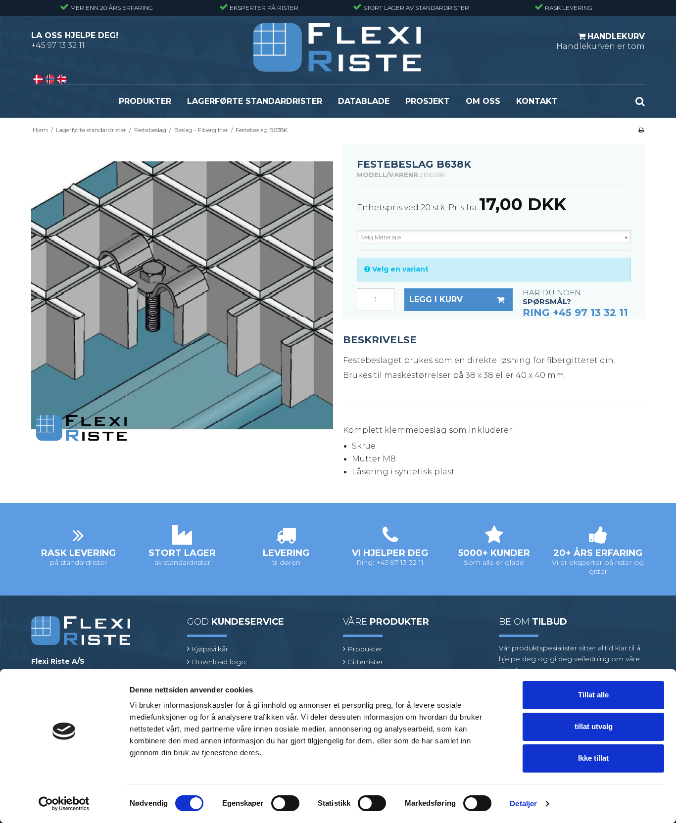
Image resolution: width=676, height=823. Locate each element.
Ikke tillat (593, 758)
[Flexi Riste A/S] (337, 47)
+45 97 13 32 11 (58, 45)
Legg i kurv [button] (436, 299)
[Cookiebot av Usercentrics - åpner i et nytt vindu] (64, 803)
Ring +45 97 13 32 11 (575, 313)
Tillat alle (593, 694)
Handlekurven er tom (600, 41)
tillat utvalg (594, 726)
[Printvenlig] (641, 130)
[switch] (285, 803)
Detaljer (523, 803)
